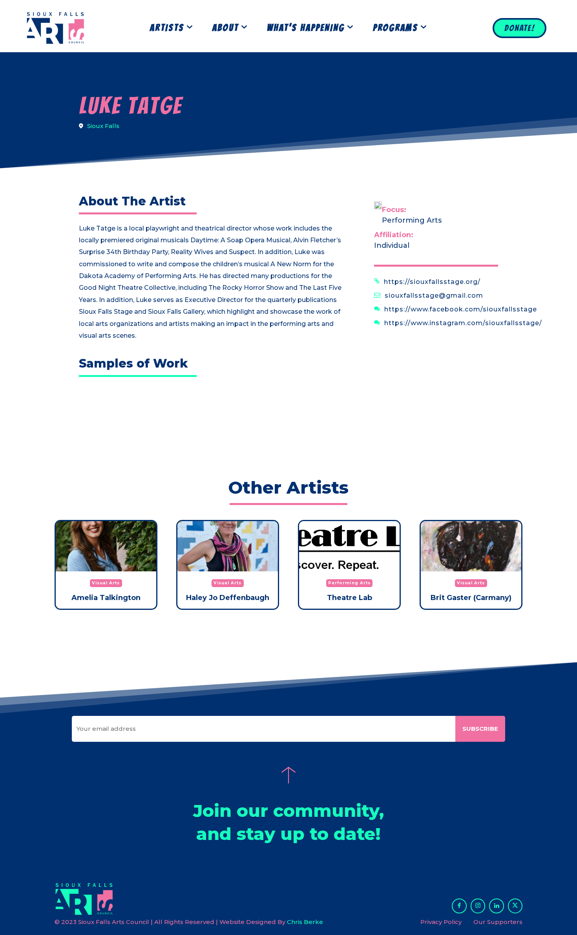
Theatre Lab (349, 597)
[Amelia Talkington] (106, 546)
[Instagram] (478, 905)
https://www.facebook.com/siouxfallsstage (460, 309)
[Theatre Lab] (349, 546)
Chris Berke (305, 922)
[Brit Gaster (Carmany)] (471, 546)
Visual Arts (106, 583)
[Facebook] (459, 905)
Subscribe (480, 728)
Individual (391, 245)
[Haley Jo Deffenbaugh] (227, 546)
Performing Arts (412, 220)
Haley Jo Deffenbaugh (227, 597)
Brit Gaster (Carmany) (471, 597)
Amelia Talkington (106, 597)
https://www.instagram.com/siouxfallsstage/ (463, 323)
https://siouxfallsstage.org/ (432, 281)
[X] (515, 905)
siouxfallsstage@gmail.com (434, 295)
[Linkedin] (496, 905)
